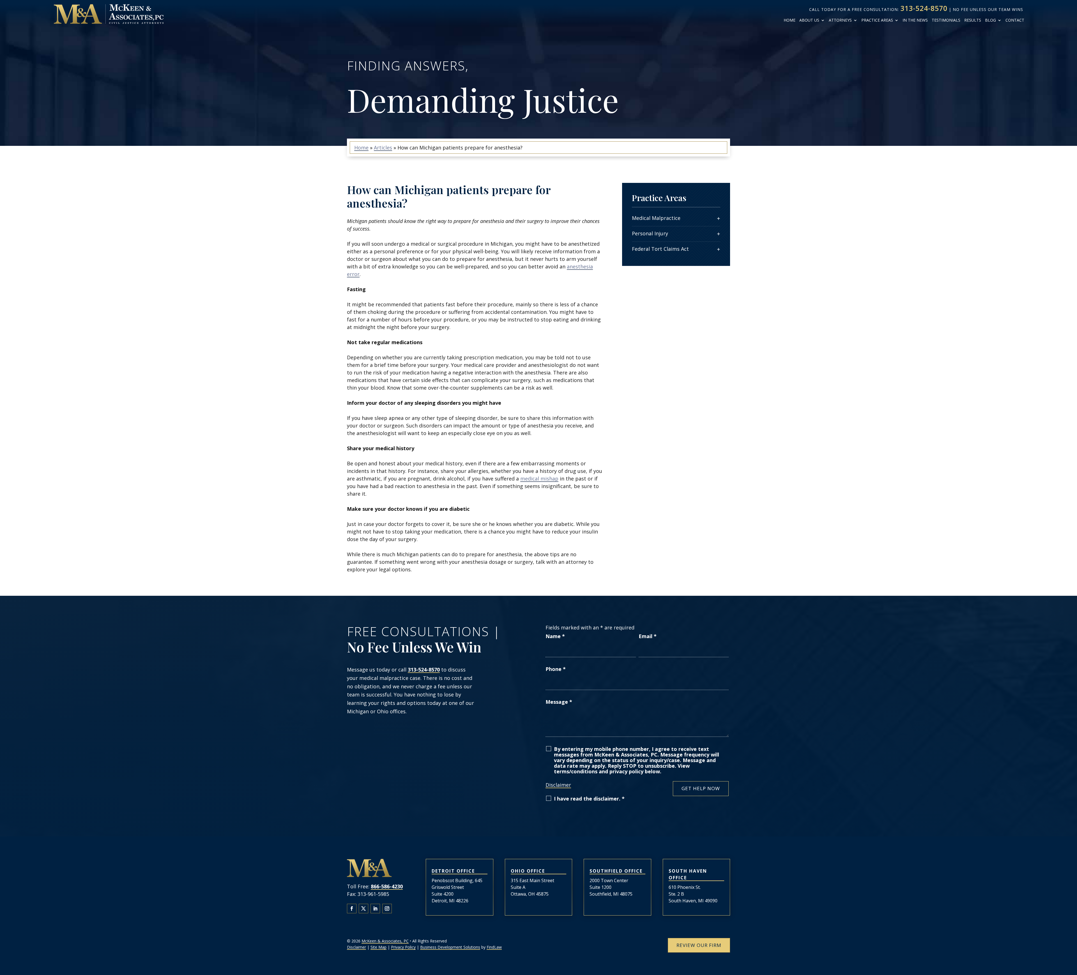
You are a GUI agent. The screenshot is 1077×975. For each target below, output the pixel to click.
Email (648, 636)
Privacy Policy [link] (403, 947)
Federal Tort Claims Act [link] (660, 248)
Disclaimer (558, 784)
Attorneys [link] (840, 20)
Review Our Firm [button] (698, 945)
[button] (351, 908)
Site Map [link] (378, 947)
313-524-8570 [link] (923, 8)
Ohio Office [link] (528, 871)
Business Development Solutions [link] (450, 947)
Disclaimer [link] (356, 947)
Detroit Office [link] (453, 871)
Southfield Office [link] (616, 871)
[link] (109, 14)
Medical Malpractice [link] (656, 218)
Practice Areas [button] (877, 20)
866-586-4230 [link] (387, 886)
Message (559, 701)
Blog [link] (990, 20)
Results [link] (972, 20)
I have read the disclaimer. (589, 798)
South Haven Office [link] (688, 874)
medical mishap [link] (539, 478)
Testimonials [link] (946, 20)
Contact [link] (1014, 20)
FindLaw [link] (494, 947)
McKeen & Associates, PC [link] (385, 941)
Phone (556, 669)
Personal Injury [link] (650, 233)
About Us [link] (809, 20)
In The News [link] (915, 20)
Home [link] (789, 20)
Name (555, 636)
